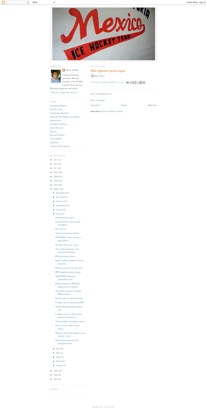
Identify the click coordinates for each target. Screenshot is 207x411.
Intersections (55, 120)
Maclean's (54, 142)
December (60, 192)
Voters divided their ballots (67, 233)
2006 (56, 189)
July (58, 213)
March (59, 361)
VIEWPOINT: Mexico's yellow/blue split (65, 278)
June (58, 348)
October (60, 201)
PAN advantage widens (65, 256)
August (59, 209)
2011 (56, 168)
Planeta (53, 131)
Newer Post (95, 105)
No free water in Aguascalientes (69, 298)
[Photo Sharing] (97, 75)
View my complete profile (64, 93)
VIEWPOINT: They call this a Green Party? (68, 239)
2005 (56, 370)
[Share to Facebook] (140, 82)
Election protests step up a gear (68, 267)
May (58, 352)
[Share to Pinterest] (143, 82)
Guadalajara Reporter (59, 113)
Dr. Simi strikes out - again (66, 244)
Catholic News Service (60, 146)
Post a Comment (98, 100)
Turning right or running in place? (70, 321)
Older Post (152, 105)
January (59, 365)
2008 (56, 180)
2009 (56, 176)
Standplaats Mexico (59, 124)
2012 (56, 163)
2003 (56, 379)
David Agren (71, 70)
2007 (56, 184)
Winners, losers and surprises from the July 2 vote (70, 334)
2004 (56, 374)
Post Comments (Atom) (113, 111)
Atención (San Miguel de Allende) (65, 116)
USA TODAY (55, 138)
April (58, 356)
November (61, 196)
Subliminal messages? (65, 217)
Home (124, 105)
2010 (56, 172)
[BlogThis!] (134, 82)
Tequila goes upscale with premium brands (66, 342)
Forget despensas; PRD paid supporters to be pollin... (67, 285)
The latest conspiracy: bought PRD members (68, 292)
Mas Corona (60, 228)
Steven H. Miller (57, 135)
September (61, 205)
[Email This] (131, 82)
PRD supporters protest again (68, 272)
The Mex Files (56, 109)
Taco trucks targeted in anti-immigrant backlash (67, 250)
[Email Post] (127, 82)
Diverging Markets (58, 105)
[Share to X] (137, 82)
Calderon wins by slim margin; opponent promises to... (68, 316)
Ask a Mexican (56, 127)
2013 (56, 159)
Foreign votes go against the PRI (69, 302)
